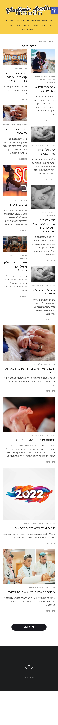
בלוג (23, 29)
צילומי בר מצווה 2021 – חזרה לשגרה (31, 592)
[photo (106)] (15, 57)
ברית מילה (39, 77)
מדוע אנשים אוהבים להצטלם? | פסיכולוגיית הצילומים (43, 225)
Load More (29, 627)
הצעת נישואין (21, 25)
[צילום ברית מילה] (29, 414)
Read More (50, 120)
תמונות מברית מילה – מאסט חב (34, 440)
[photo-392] (43, 61)
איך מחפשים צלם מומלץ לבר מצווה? (15, 266)
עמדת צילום (25, 21)
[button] (54, 10)
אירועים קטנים (47, 21)
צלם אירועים (41, 80)
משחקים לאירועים (12, 21)
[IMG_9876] (43, 197)
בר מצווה (32, 29)
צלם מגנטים (35, 21)
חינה (29, 25)
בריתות (11, 25)
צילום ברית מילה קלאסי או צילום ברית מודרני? (16, 77)
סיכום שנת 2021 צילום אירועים (35, 528)
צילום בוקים (51, 80)
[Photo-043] (15, 113)
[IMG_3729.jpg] (29, 566)
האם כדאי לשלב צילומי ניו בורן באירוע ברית (30, 370)
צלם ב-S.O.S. (18, 204)
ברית (45, 77)
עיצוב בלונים (46, 25)
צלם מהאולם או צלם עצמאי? (44, 89)
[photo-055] (43, 134)
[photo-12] (15, 244)
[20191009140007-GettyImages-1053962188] (15, 181)
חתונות (35, 25)
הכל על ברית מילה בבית (46, 151)
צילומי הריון (38, 364)
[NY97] (29, 494)
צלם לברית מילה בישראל (44, 292)
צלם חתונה (51, 82)
